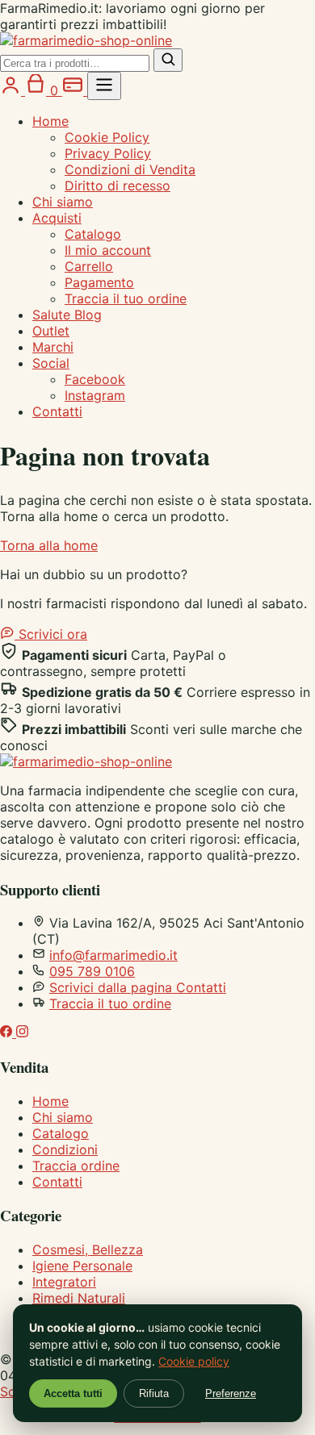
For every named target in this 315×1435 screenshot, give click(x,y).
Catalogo (93, 234)
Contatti (57, 411)
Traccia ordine (76, 1166)
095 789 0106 (92, 971)
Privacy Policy (108, 153)
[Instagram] (22, 1032)
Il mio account (108, 250)
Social (50, 363)
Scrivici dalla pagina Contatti (137, 987)
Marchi (53, 347)
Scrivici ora (51, 634)
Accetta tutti (73, 1393)
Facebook (95, 379)
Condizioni (65, 1149)
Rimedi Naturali (78, 1298)
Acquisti (57, 218)
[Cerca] (168, 60)
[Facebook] (8, 1032)
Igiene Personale (82, 1266)
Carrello (89, 266)
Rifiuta (154, 1393)
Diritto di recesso (117, 185)
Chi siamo (62, 202)
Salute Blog (67, 315)
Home (50, 121)
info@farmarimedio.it (113, 955)
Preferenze (230, 1393)
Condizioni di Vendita (130, 169)
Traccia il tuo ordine (126, 298)
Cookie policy (193, 1361)
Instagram (95, 395)
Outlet (50, 331)
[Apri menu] (104, 86)
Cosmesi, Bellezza (87, 1249)
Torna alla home (49, 545)
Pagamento (99, 282)
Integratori (64, 1282)
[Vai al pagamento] (74, 90)
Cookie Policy (107, 137)
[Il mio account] (12, 90)
